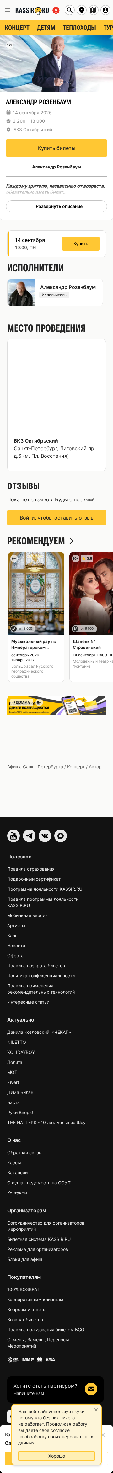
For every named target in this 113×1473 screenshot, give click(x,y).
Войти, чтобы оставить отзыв (57, 518)
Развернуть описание (59, 206)
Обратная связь (24, 1152)
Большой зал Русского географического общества (32, 671)
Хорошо (56, 1456)
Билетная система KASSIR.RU (39, 1239)
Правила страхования (31, 869)
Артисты (16, 925)
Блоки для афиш (24, 1259)
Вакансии (17, 1172)
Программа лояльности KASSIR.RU (44, 889)
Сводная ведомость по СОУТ (39, 1182)
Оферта (15, 955)
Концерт (76, 766)
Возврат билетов (25, 1319)
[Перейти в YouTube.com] (13, 836)
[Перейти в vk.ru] (45, 836)
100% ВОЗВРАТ (23, 1289)
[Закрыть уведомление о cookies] (96, 1410)
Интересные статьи (28, 1002)
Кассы (14, 1162)
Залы (13, 935)
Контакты (17, 1192)
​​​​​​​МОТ (12, 1072)
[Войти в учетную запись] (105, 10)
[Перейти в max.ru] (60, 836)
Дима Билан (20, 1092)
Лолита (14, 1062)
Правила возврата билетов (36, 965)
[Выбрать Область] (94, 10)
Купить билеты (56, 148)
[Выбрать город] (82, 10)
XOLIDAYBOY (21, 1052)
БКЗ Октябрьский (32, 129)
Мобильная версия (27, 915)
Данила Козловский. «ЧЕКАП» (39, 1032)
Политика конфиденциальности (41, 975)
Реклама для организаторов (37, 1249)
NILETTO (16, 1042)
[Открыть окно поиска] (70, 10)
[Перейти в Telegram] (29, 836)
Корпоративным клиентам (35, 1299)
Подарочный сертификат (34, 879)
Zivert (13, 1082)
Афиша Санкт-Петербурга (35, 766)
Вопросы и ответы (26, 1309)
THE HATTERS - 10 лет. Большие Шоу (46, 1122)
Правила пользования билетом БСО (45, 1329)
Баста (13, 1102)
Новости (16, 945)
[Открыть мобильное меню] (7, 10)
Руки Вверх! (20, 1112)
